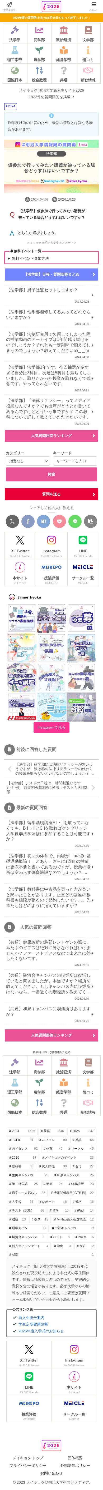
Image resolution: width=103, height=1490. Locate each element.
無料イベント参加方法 (30, 258)
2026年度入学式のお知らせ (41, 1331)
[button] (90, 521)
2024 (11, 106)
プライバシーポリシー (28, 1465)
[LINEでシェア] (75, 521)
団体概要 (75, 1458)
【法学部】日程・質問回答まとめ (51, 274)
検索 (51, 474)
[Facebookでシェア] (28, 521)
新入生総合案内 (31, 1317)
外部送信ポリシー (75, 1465)
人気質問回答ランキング (51, 435)
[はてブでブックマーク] (43, 521)
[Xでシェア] (12, 521)
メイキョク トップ (28, 1458)
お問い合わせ (51, 1473)
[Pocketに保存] (59, 521)
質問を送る (51, 494)
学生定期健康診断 (33, 1324)
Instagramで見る (51, 727)
